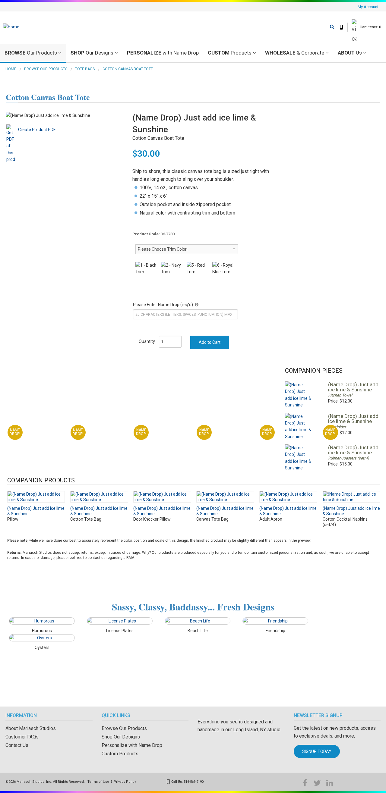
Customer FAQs (22, 737)
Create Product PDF (36, 129)
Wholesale (294, 53)
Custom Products (120, 754)
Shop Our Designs (121, 737)
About (350, 53)
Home (10, 69)
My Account (368, 7)
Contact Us (16, 745)
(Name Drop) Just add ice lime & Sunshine (353, 387)
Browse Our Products (45, 69)
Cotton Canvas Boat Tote (128, 69)
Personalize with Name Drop (132, 745)
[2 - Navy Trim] (172, 268)
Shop (92, 53)
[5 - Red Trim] (198, 268)
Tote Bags (85, 69)
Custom (230, 53)
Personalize (163, 53)
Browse (31, 53)
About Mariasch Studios (30, 728)
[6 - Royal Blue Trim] (223, 268)
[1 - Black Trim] (146, 268)
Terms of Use (98, 782)
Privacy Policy (125, 782)
